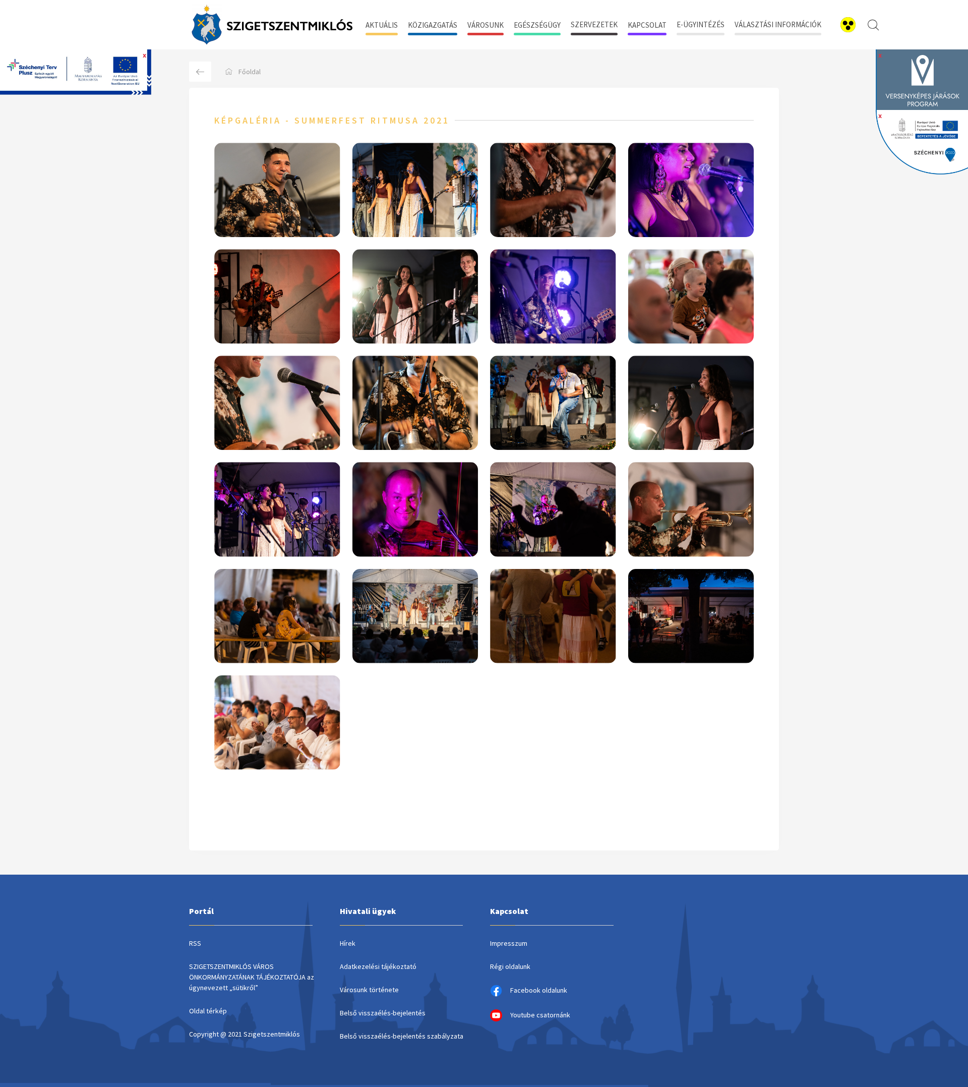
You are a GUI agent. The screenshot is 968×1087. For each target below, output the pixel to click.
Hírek (347, 943)
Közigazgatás (432, 25)
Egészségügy (537, 25)
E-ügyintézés (700, 24)
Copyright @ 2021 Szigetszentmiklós (244, 1034)
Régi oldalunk (510, 966)
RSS (195, 943)
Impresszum (508, 943)
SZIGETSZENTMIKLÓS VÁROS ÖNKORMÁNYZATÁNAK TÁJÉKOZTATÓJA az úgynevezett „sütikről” (251, 977)
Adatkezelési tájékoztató (378, 966)
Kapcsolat (647, 25)
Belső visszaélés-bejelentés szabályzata (401, 1036)
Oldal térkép (208, 1010)
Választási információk (778, 24)
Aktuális (382, 25)
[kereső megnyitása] (873, 24)
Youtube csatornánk (540, 1014)
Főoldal (249, 71)
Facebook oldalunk (538, 990)
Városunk (485, 25)
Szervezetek (594, 24)
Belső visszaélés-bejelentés (383, 1012)
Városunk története (369, 989)
